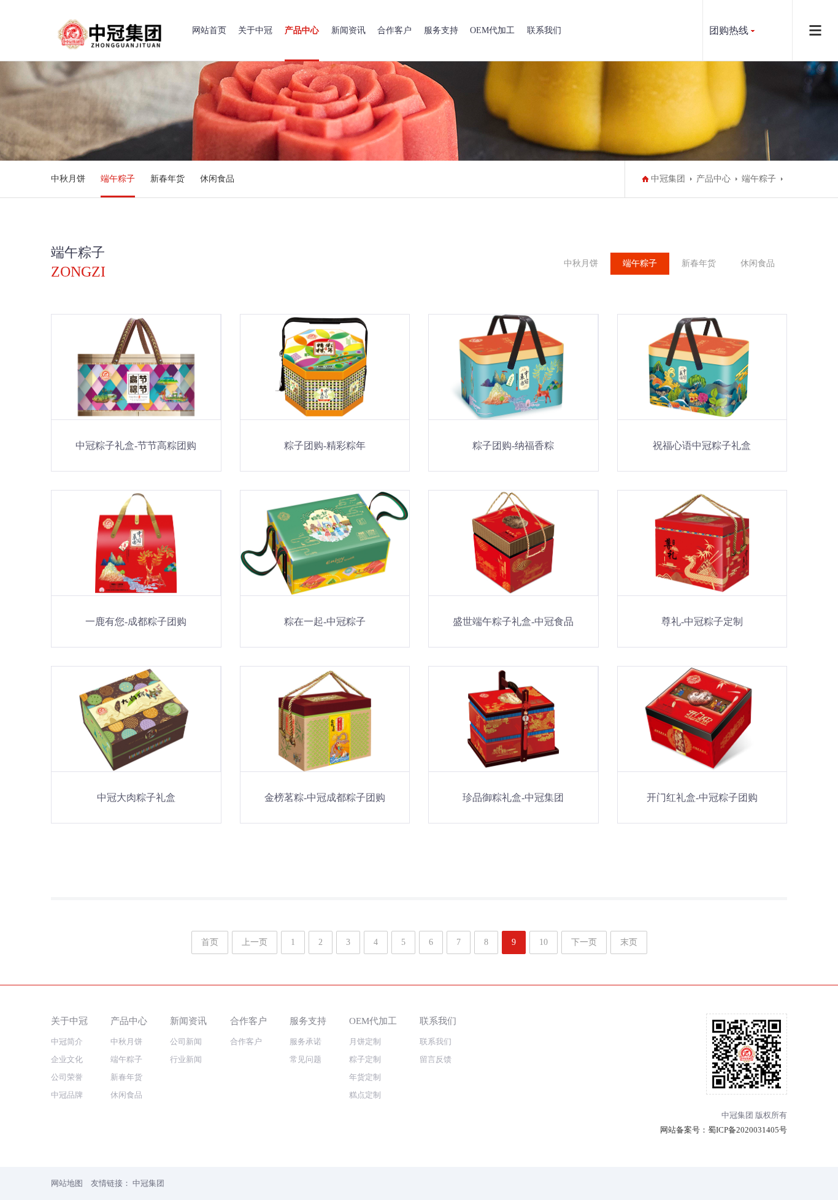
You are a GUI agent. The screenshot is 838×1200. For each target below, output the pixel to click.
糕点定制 (365, 1094)
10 (543, 942)
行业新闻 (186, 1059)
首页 (209, 942)
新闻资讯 (348, 30)
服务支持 (441, 30)
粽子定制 (365, 1059)
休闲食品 (217, 178)
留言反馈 (436, 1059)
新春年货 (167, 178)
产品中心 (302, 30)
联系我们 (544, 30)
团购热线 (728, 30)
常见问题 (305, 1059)
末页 (628, 942)
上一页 (254, 942)
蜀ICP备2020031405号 (747, 1129)
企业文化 (67, 1059)
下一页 (584, 942)
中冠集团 (668, 178)
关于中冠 (255, 30)
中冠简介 (67, 1041)
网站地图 (67, 1183)
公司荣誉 (67, 1077)
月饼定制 (365, 1041)
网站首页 (209, 30)
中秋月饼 (68, 178)
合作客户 (394, 30)
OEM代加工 (492, 30)
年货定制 (365, 1077)
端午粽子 (118, 178)
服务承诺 (305, 1041)
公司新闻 (186, 1041)
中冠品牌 (67, 1094)
